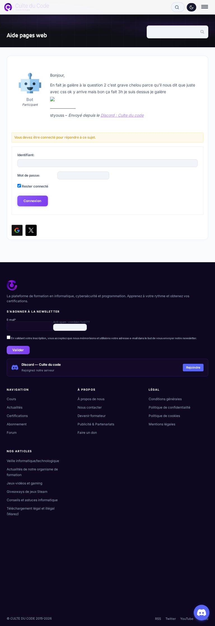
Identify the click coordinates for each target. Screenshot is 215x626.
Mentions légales (162, 424)
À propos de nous (91, 399)
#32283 (194, 65)
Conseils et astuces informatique (32, 500)
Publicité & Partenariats (96, 424)
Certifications (17, 416)
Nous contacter (90, 407)
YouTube (186, 619)
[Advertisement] (107, 572)
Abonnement (17, 424)
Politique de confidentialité (169, 407)
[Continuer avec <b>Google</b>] (17, 230)
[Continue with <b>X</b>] (31, 230)
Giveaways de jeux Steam (27, 492)
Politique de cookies (164, 416)
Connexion (32, 201)
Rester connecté (35, 186)
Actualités (14, 407)
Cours (11, 399)
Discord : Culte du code (122, 115)
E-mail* (11, 319)
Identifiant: (25, 155)
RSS (158, 619)
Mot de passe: (28, 175)
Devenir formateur (92, 416)
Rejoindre (193, 367)
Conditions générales (165, 399)
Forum (12, 433)
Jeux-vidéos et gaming (24, 483)
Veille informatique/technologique (33, 461)
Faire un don (87, 433)
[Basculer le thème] (191, 7)
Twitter (170, 619)
